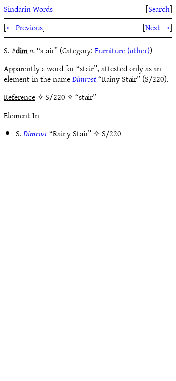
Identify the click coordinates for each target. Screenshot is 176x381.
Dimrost (84, 78)
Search (159, 9)
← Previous (24, 27)
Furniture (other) (122, 50)
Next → (157, 27)
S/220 (111, 133)
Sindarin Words (28, 9)
